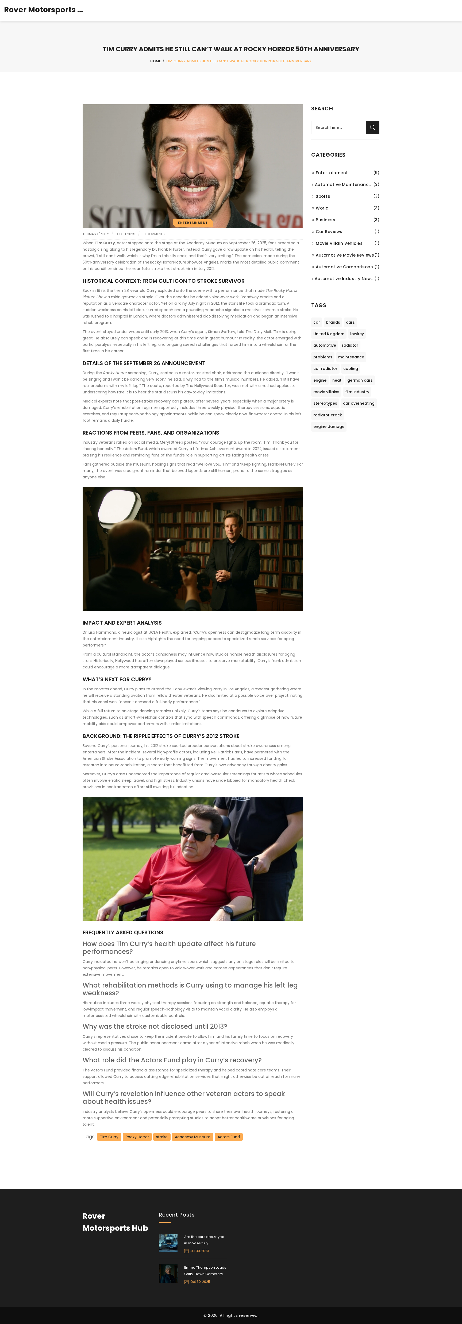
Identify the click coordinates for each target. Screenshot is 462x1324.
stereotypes (325, 403)
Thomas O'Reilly (96, 234)
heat (336, 380)
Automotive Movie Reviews (345, 255)
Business (325, 220)
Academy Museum (192, 1137)
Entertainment (193, 222)
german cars (360, 380)
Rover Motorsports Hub (44, 10)
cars (350, 322)
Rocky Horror (137, 1137)
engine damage (328, 426)
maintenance (351, 357)
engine (319, 380)
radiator (350, 345)
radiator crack (327, 415)
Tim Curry (109, 1137)
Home (155, 61)
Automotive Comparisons (344, 267)
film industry (357, 391)
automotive (324, 345)
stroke (162, 1137)
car (316, 322)
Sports (323, 196)
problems (322, 357)
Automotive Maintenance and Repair (344, 184)
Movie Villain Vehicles (339, 243)
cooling (350, 368)
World (322, 208)
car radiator (325, 368)
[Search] (372, 127)
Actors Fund (229, 1137)
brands (333, 322)
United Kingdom (328, 333)
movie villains (326, 391)
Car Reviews (329, 231)
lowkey (357, 333)
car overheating (359, 403)
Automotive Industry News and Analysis (344, 278)
